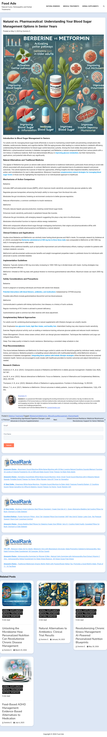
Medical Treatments (71, 6)
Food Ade (9, 3)
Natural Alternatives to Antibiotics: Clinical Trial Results (53, 631)
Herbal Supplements (90, 6)
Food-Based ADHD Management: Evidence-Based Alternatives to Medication (14, 711)
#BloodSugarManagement (57, 416)
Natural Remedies (53, 6)
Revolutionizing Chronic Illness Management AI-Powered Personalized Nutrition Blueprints (90, 635)
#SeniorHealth (73, 416)
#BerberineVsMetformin (38, 416)
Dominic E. (27, 31)
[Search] (103, 6)
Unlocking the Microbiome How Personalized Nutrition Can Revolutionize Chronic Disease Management (15, 637)
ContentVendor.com (53, 407)
